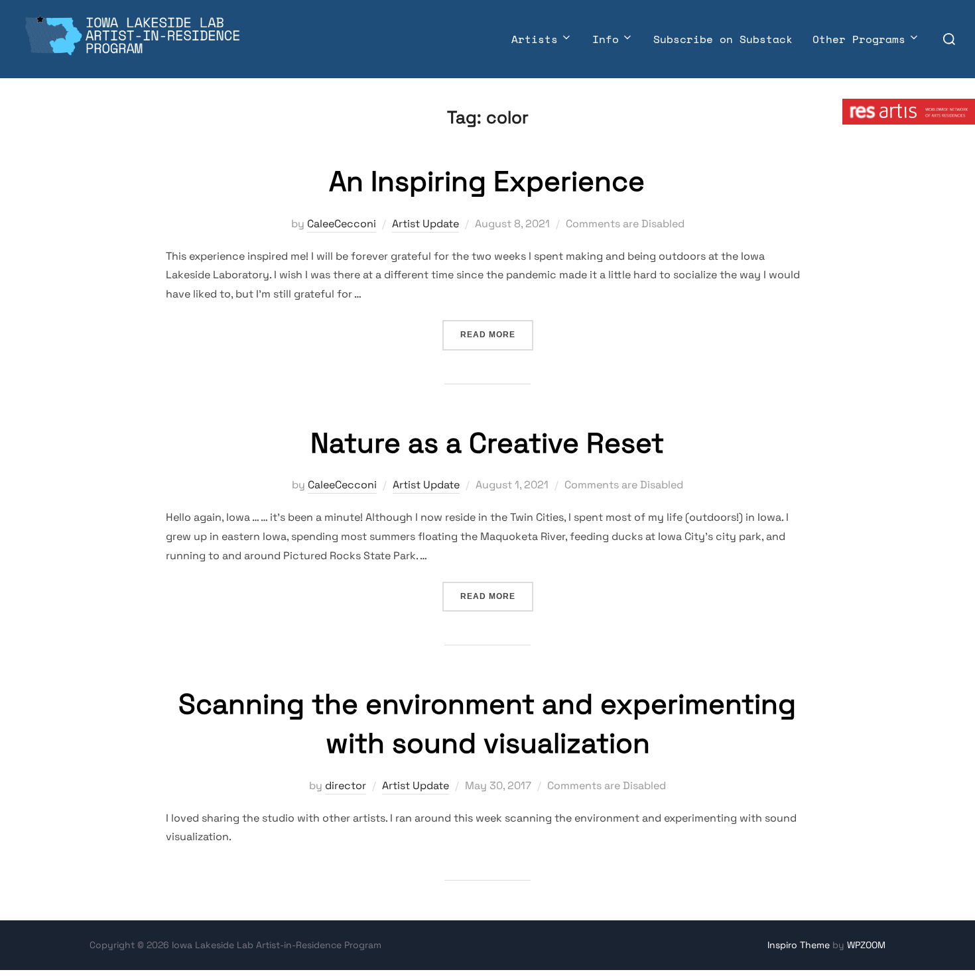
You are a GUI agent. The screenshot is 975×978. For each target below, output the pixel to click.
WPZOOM (866, 945)
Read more (496, 334)
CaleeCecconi (341, 224)
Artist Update (425, 224)
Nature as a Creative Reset (487, 443)
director (345, 785)
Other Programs (858, 39)
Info (605, 39)
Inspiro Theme (798, 945)
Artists (534, 39)
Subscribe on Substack (723, 39)
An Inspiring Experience (487, 181)
